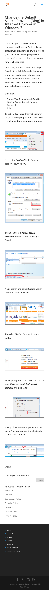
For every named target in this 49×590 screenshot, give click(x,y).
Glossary (9, 507)
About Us (9, 490)
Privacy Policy (11, 515)
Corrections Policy (13, 499)
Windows (8, 34)
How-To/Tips (32, 32)
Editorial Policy (11, 503)
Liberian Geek (11, 511)
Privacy (9, 537)
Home (8, 530)
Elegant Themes (24, 584)
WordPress (24, 587)
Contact (8, 494)
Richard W (11, 32)
